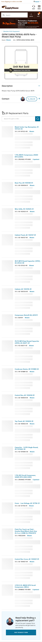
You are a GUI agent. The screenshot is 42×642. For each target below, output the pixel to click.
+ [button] (39, 99)
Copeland (36, 159)
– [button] (39, 86)
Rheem (8, 40)
